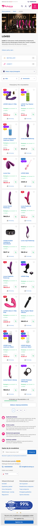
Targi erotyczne (24, 489)
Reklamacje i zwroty (8, 492)
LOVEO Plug (25, 276)
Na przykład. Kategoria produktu (16, 20)
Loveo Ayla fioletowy (27, 240)
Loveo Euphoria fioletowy (8, 277)
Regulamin (5, 494)
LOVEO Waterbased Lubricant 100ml (9, 139)
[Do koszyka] (15, 114)
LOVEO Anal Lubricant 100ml (8, 346)
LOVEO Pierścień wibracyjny (26, 380)
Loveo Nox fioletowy (27, 138)
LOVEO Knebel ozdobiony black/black (8, 242)
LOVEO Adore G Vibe (10, 104)
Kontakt (4, 483)
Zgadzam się (19, 522)
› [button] (8, 50)
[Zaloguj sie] (26, 6)
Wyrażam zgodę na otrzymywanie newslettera (14, 455)
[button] (22, 6)
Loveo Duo (6, 173)
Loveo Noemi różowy (10, 380)
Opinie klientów (24, 494)
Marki (14, 11)
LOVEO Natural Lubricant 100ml (26, 346)
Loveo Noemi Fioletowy (7, 206)
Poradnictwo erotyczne (26, 486)
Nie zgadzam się (19, 518)
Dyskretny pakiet (7, 486)
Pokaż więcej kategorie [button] (13, 71)
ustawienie (26, 515)
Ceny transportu (7, 489)
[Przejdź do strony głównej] (7, 6)
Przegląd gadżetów (25, 492)
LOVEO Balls (25, 173)
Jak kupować (23, 483)
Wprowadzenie (6, 11)
